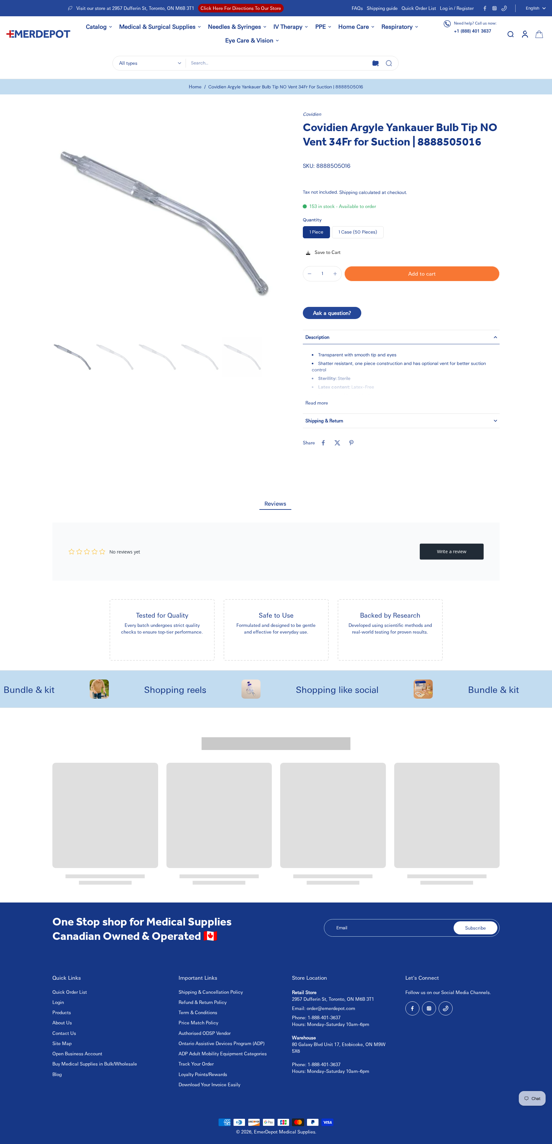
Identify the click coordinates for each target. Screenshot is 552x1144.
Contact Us (64, 1033)
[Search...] (388, 63)
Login (58, 1002)
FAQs (357, 8)
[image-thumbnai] (72, 357)
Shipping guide (382, 8)
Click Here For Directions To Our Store (241, 8)
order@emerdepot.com (331, 1008)
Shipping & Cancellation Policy (211, 992)
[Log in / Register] (525, 34)
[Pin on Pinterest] (351, 443)
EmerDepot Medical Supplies (284, 1131)
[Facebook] (485, 8)
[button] (422, 273)
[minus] (309, 274)
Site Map (62, 1043)
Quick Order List (419, 8)
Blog (57, 1074)
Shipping (349, 192)
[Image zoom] (164, 222)
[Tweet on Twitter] (337, 443)
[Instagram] (494, 8)
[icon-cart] (539, 33)
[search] (510, 33)
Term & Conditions (198, 1012)
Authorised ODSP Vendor (205, 1033)
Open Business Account (77, 1053)
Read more (316, 402)
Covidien (312, 114)
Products (61, 1012)
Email (341, 928)
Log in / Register (457, 8)
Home (195, 86)
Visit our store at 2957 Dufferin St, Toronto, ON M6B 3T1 (135, 8)
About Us (62, 1022)
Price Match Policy (198, 1022)
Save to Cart (327, 252)
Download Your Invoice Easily (209, 1084)
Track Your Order (196, 1063)
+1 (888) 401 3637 (472, 30)
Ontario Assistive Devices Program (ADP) (221, 1043)
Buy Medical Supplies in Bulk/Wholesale (94, 1063)
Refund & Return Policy (202, 1002)
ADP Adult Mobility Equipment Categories (223, 1053)
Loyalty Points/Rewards (203, 1074)
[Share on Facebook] (323, 443)
